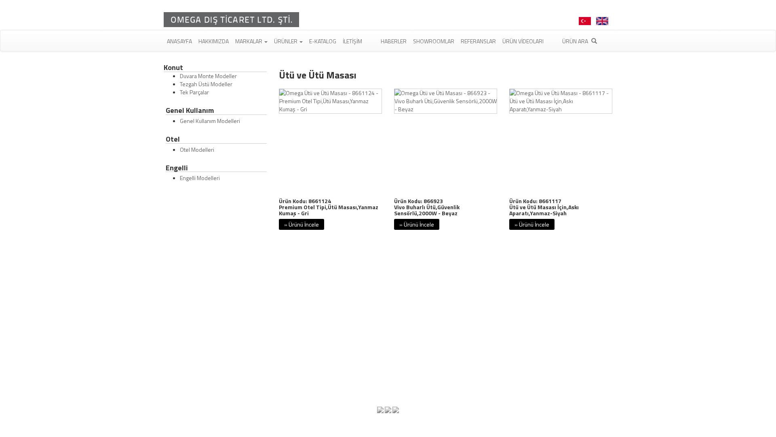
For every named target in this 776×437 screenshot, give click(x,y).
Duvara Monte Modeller (208, 76)
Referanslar (478, 41)
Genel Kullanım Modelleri (210, 121)
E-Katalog (322, 41)
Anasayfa (179, 41)
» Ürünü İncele (301, 224)
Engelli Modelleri (200, 178)
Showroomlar (433, 41)
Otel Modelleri (197, 149)
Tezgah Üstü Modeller (206, 84)
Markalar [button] (249, 41)
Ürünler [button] (286, 41)
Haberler (394, 41)
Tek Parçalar (194, 92)
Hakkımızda (213, 41)
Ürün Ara (575, 41)
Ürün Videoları (523, 41)
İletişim (352, 41)
